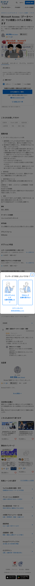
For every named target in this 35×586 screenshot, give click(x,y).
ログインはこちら (17, 308)
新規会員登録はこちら (17, 311)
